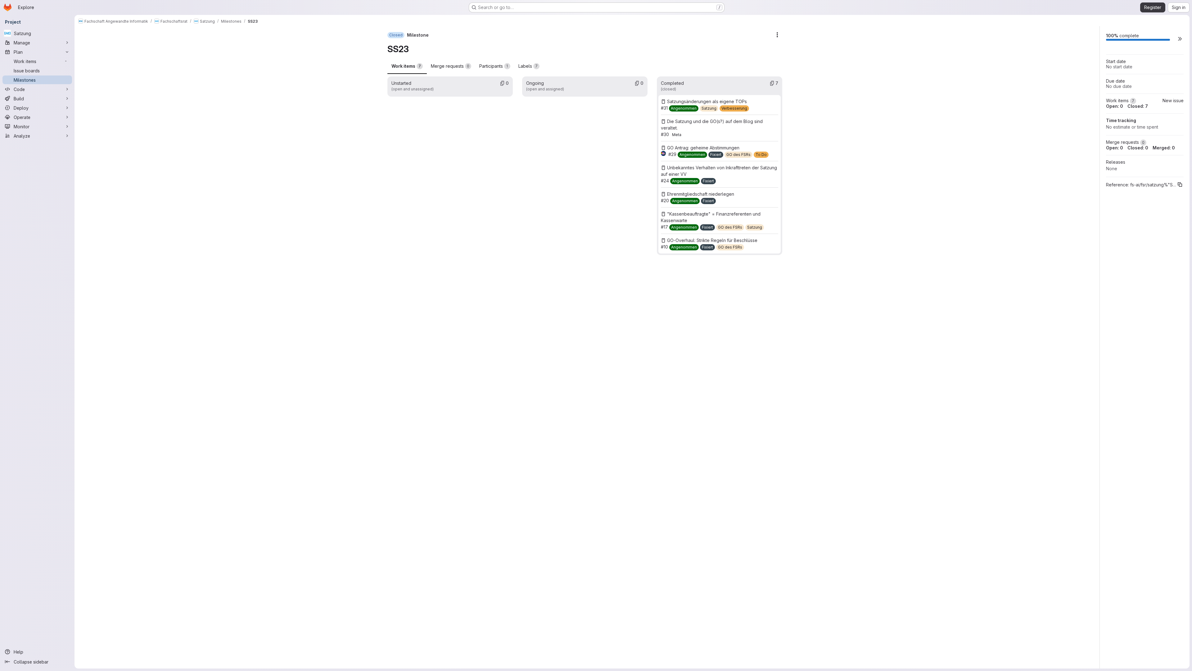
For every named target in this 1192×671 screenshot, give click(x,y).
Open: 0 (1114, 106)
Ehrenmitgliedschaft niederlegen (700, 194)
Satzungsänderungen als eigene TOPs (707, 101)
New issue (1173, 100)
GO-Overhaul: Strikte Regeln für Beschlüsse (712, 240)
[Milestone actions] (777, 35)
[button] (1180, 38)
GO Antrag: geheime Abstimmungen (703, 147)
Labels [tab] (528, 66)
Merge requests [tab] (450, 66)
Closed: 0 (1137, 147)
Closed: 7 (1137, 106)
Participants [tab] (493, 66)
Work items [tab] (406, 66)
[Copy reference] (1180, 184)
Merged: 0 (1164, 147)
